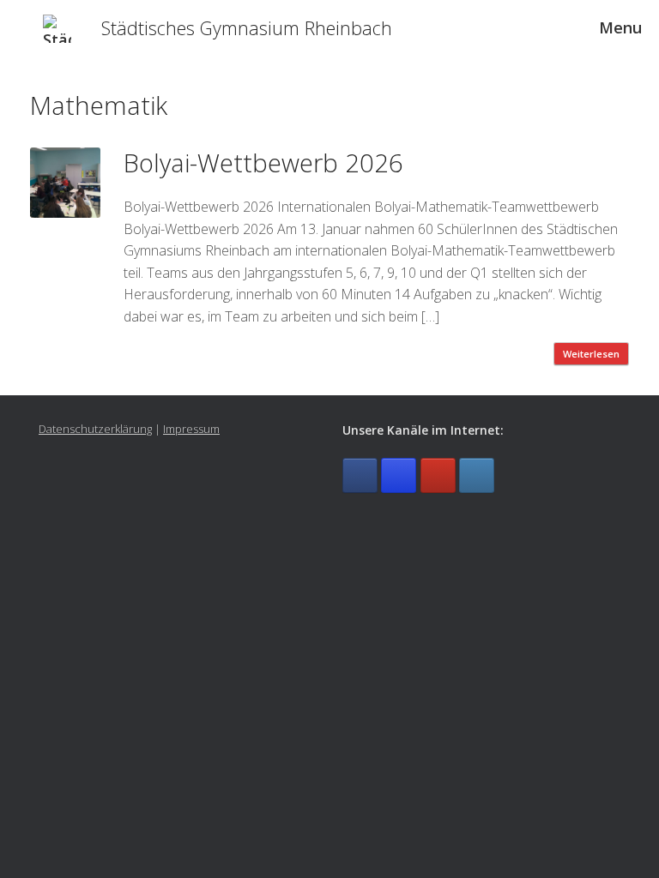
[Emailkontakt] (476, 475)
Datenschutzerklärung (95, 428)
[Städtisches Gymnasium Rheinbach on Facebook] (360, 475)
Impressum (191, 428)
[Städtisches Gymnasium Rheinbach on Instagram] (398, 475)
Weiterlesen (591, 353)
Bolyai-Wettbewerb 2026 (263, 162)
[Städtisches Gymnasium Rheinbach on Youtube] (438, 475)
